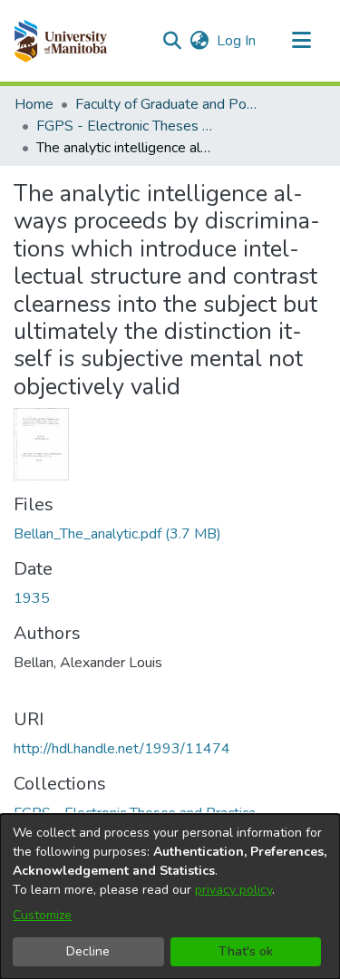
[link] (117, 534)
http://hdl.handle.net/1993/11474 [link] (122, 749)
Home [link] (34, 104)
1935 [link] (32, 598)
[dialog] (170, 896)
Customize (42, 915)
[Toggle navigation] (301, 41)
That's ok (246, 951)
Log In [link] (237, 41)
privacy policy (233, 889)
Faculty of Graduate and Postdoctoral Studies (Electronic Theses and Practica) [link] (166, 104)
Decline (88, 951)
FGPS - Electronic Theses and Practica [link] (127, 126)
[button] (60, 40)
